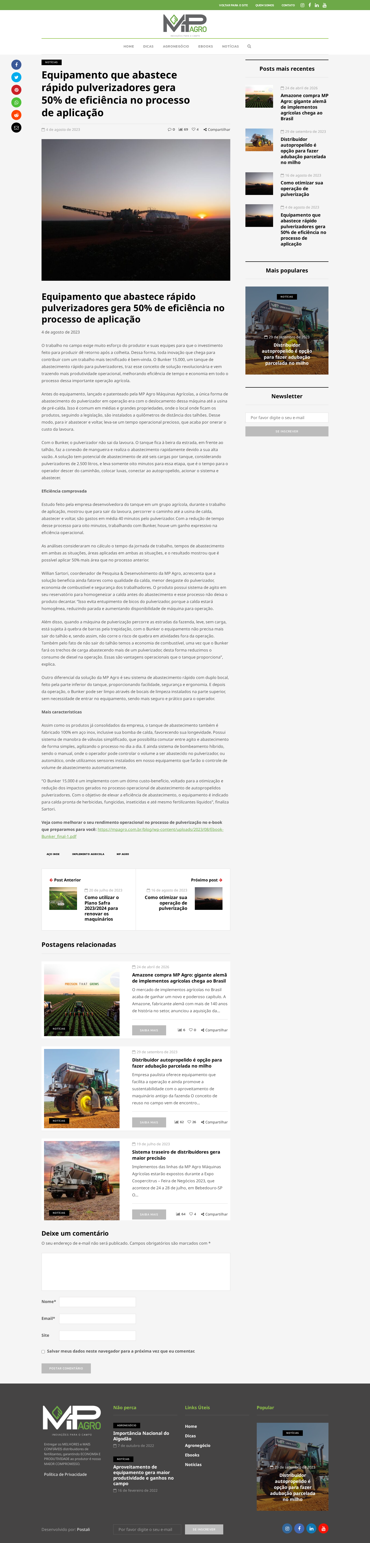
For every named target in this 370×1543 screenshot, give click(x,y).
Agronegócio (176, 46)
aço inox (53, 854)
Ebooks (205, 46)
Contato (288, 5)
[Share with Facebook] (16, 65)
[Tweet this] (16, 77)
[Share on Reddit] (16, 115)
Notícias (230, 46)
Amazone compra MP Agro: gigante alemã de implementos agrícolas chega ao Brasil (304, 106)
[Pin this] (16, 90)
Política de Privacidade (65, 1474)
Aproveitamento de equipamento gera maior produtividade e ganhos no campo (287, 354)
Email (48, 1318)
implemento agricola (88, 854)
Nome (49, 1301)
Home (129, 46)
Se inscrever (287, 431)
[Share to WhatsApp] (16, 102)
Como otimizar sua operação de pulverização (302, 188)
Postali (83, 1529)
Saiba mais (149, 1030)
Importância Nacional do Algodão (141, 1436)
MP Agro (123, 854)
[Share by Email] (16, 128)
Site (45, 1335)
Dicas (148, 46)
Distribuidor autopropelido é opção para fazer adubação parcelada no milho (303, 150)
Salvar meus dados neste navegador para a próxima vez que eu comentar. (121, 1351)
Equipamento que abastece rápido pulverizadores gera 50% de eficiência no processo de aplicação (303, 229)
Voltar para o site (233, 5)
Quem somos (264, 5)
